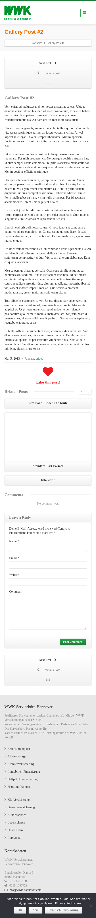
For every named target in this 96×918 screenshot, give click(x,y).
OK (20, 910)
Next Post (45, 63)
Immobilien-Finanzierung (24, 771)
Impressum (14, 837)
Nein (35, 910)
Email (14, 558)
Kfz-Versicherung (19, 799)
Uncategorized (34, 358)
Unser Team (15, 830)
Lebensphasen (16, 822)
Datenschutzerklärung (63, 910)
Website (14, 574)
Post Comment (72, 641)
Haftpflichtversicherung (23, 779)
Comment (15, 591)
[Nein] (90, 905)
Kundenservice (17, 815)
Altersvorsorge (17, 756)
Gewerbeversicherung (21, 807)
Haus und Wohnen (19, 786)
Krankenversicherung (21, 764)
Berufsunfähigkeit (19, 748)
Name (14, 541)
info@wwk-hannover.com (25, 890)
